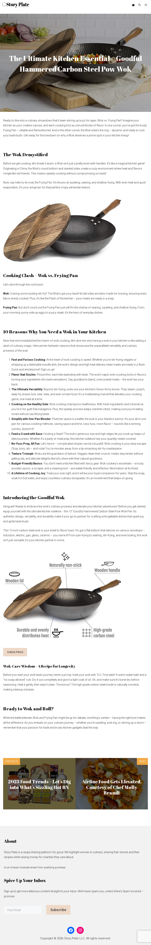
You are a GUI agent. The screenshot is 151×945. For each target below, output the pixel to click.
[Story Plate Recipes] (15, 5)
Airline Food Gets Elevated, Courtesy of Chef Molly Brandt (112, 787)
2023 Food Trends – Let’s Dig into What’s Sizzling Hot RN (39, 784)
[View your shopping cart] (133, 5)
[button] (139, 5)
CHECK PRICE (15, 652)
